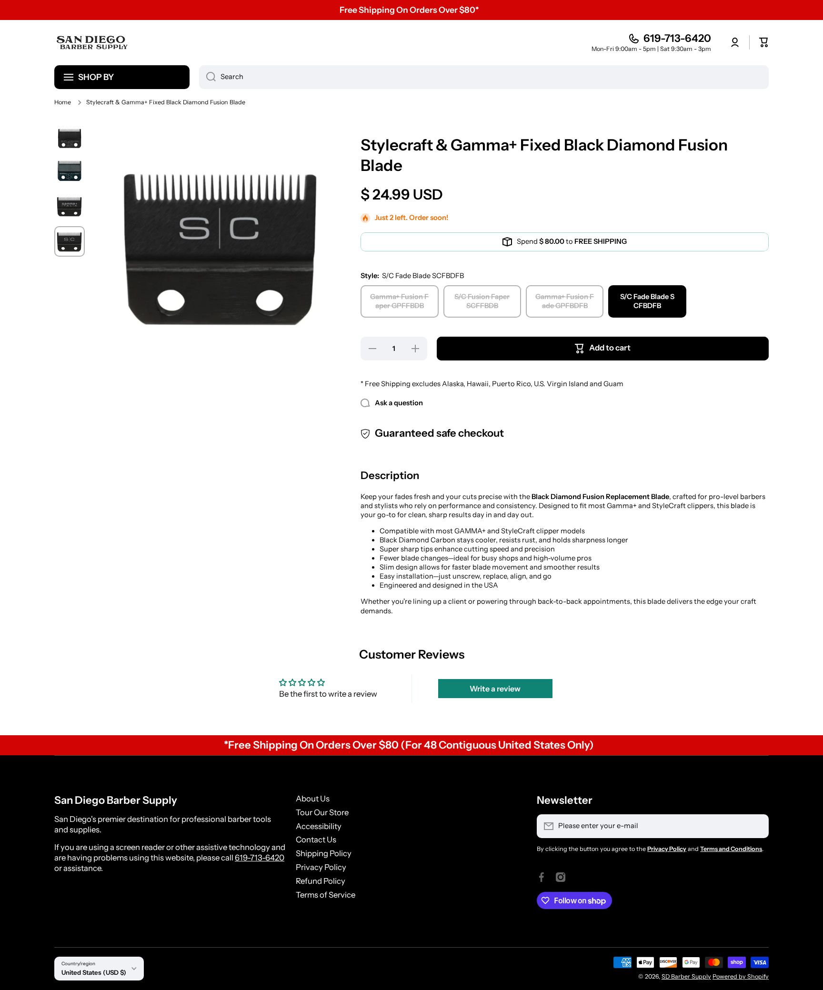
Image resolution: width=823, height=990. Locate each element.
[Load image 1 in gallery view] (69, 138)
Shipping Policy (323, 853)
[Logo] (92, 42)
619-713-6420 (677, 38)
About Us (313, 798)
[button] (764, 42)
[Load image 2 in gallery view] (69, 171)
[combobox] (484, 77)
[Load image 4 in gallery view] (69, 241)
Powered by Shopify (741, 976)
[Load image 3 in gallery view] (69, 206)
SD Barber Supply (686, 976)
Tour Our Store (322, 812)
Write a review (495, 688)
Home (62, 102)
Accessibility (318, 826)
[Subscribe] (757, 826)
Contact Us (316, 839)
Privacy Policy (321, 867)
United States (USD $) (93, 972)
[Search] (207, 77)
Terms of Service (325, 895)
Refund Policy (320, 881)
